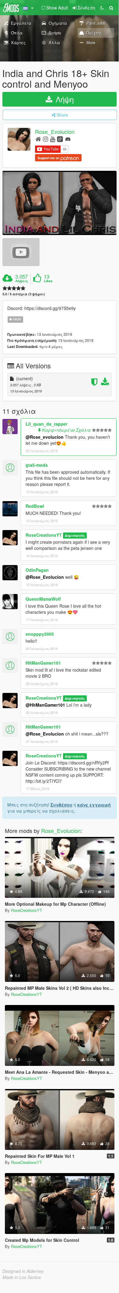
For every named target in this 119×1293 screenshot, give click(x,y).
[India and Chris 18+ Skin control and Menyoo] (59, 203)
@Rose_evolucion (45, 437)
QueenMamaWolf (43, 599)
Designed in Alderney (23, 1271)
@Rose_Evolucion (45, 577)
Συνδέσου (61, 805)
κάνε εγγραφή (94, 805)
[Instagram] (45, 138)
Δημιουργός (75, 535)
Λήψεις (21, 281)
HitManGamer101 (43, 663)
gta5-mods (37, 465)
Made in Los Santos (21, 1277)
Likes (48, 281)
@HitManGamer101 (45, 705)
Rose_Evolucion (55, 132)
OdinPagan (37, 570)
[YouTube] (52, 138)
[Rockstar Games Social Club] (60, 138)
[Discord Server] (68, 138)
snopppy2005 (40, 634)
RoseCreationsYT (44, 535)
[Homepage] (38, 138)
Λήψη (64, 99)
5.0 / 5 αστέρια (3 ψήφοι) (23, 294)
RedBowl (35, 506)
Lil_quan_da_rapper (46, 424)
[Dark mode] (102, 7)
